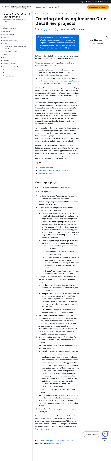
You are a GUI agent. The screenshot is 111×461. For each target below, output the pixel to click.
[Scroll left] (34, 7)
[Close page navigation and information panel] (106, 37)
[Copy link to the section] (33, 182)
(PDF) (67, 48)
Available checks (54, 443)
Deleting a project (45, 173)
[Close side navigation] (29, 14)
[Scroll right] (58, 7)
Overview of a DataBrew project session (54, 170)
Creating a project (45, 167)
